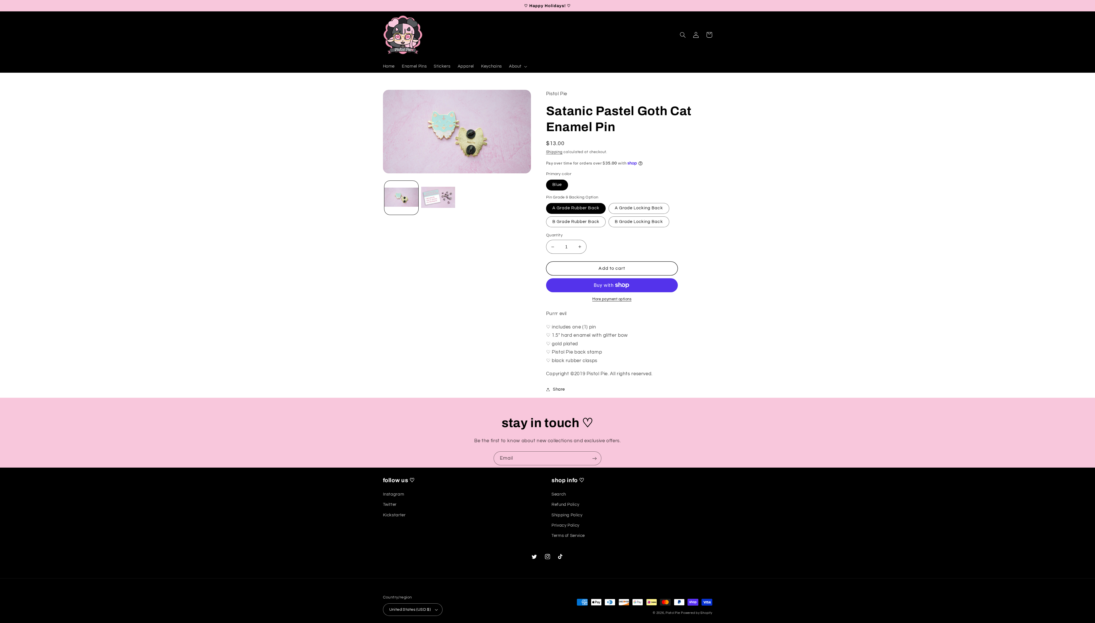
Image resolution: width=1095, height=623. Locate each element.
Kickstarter (394, 515)
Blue (557, 184)
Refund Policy (565, 504)
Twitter (390, 504)
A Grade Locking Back (639, 208)
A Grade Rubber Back (575, 208)
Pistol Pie (673, 612)
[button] (517, 66)
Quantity (554, 235)
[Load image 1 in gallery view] (401, 198)
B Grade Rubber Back (575, 222)
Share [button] (559, 389)
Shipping (554, 152)
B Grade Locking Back (639, 222)
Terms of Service (568, 535)
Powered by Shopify (696, 612)
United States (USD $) (410, 610)
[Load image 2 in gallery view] (438, 198)
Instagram (393, 494)
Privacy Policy (565, 525)
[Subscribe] (594, 458)
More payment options (612, 299)
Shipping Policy (566, 515)
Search (558, 494)
